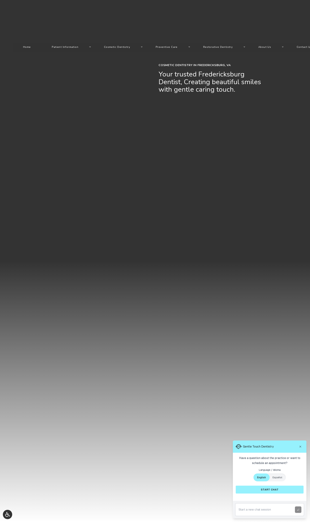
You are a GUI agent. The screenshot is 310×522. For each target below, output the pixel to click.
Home (27, 47)
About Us (264, 47)
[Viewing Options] (7, 514)
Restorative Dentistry (218, 47)
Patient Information (65, 47)
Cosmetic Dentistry (117, 47)
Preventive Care (167, 47)
